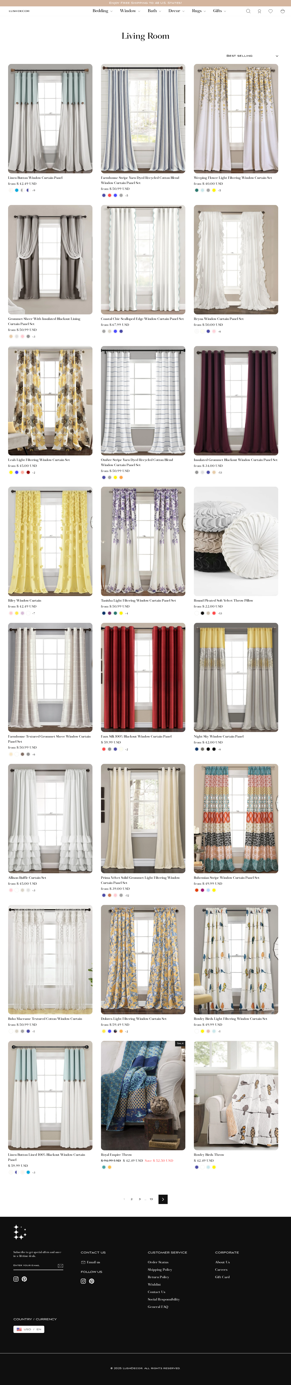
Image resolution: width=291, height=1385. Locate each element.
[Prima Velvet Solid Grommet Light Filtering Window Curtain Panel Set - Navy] (104, 895)
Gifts (218, 11)
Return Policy (158, 1277)
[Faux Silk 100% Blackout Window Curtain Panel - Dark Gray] (110, 749)
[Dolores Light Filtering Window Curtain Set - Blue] (110, 1031)
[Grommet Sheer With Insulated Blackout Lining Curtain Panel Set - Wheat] (11, 336)
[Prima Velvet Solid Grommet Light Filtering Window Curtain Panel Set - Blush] (115, 895)
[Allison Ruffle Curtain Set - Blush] (11, 890)
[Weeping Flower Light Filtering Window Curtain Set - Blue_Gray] (202, 190)
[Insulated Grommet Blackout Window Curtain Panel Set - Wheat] (214, 472)
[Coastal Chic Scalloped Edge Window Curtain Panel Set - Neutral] (110, 331)
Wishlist (154, 1284)
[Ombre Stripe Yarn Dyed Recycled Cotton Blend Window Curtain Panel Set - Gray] (110, 477)
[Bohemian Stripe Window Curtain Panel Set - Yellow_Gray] (214, 890)
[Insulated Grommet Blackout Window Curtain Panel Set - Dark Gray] (197, 472)
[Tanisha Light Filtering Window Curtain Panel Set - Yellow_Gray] (121, 613)
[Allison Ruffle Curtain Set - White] (17, 890)
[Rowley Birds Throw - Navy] (197, 1167)
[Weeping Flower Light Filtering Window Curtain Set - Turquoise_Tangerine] (197, 190)
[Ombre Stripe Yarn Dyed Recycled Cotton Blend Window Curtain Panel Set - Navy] (104, 477)
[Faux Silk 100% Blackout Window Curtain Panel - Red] (104, 749)
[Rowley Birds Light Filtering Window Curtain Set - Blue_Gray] (214, 1031)
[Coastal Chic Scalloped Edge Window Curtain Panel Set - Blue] (115, 331)
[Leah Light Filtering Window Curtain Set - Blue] (17, 472)
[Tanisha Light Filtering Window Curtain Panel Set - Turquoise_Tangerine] (115, 613)
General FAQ (158, 1307)
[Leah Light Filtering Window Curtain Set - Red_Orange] (28, 472)
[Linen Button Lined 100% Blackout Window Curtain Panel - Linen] (22, 1172)
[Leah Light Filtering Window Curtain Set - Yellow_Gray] (11, 472)
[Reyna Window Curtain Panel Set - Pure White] (197, 331)
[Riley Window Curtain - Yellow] (17, 613)
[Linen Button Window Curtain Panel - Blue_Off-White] (17, 190)
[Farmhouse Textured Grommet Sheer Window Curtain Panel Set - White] (17, 754)
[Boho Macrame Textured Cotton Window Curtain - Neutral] (17, 1031)
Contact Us (157, 1292)
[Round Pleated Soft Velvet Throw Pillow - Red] (214, 613)
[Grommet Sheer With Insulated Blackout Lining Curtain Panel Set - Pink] (22, 336)
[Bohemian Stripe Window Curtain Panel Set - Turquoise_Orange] (197, 890)
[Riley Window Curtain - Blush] (11, 613)
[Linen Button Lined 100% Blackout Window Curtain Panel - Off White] (11, 1172)
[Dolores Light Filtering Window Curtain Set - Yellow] (104, 1031)
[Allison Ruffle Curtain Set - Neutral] (22, 890)
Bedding (101, 11)
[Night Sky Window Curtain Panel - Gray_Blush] (202, 749)
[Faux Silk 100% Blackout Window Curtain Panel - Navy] (115, 749)
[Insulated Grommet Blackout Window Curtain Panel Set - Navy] (208, 472)
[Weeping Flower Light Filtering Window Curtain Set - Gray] (208, 190)
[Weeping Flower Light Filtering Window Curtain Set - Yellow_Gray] (214, 190)
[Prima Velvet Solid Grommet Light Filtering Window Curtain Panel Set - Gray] (121, 895)
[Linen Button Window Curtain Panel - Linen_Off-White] (11, 190)
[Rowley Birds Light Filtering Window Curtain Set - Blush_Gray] (208, 1031)
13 (151, 1199)
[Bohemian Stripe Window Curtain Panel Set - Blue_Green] (208, 890)
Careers (221, 1270)
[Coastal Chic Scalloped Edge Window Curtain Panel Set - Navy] (121, 331)
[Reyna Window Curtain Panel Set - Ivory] (202, 331)
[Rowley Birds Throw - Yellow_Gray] (214, 1167)
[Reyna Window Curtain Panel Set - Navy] (208, 331)
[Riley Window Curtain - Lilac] (22, 613)
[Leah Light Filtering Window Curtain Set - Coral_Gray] (22, 472)
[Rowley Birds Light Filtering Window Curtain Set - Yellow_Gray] (202, 1031)
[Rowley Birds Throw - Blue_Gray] (208, 1167)
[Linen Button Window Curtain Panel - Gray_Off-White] (22, 190)
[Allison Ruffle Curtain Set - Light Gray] (28, 890)
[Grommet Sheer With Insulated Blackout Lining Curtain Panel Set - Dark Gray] (28, 336)
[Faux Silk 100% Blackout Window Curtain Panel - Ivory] (121, 749)
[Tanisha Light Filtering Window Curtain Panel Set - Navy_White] (104, 613)
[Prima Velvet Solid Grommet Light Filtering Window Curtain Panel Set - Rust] (110, 895)
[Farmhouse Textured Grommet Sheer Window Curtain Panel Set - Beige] (11, 754)
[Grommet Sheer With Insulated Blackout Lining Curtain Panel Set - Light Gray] (17, 336)
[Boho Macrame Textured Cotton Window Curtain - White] (11, 1031)
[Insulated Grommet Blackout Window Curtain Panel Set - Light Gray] (202, 472)
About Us (222, 1262)
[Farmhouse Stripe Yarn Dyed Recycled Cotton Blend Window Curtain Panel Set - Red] (110, 195)
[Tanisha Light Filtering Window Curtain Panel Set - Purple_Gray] (110, 613)
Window (128, 11)
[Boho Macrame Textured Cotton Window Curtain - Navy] (28, 1031)
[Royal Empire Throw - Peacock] (104, 1167)
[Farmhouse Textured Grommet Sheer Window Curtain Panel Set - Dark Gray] (28, 754)
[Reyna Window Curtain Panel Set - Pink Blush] (214, 331)
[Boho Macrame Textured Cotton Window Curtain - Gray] (22, 1031)
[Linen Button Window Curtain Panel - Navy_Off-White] (28, 190)
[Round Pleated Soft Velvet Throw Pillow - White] (197, 613)
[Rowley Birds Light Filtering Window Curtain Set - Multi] (197, 1031)
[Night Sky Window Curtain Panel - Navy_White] (197, 749)
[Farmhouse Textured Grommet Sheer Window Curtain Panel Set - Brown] (22, 754)
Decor (175, 11)
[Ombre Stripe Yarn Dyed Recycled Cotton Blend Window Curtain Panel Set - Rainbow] (121, 477)
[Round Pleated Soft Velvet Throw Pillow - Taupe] (208, 613)
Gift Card (222, 1277)
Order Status (158, 1262)
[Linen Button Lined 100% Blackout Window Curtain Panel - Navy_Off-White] (17, 1172)
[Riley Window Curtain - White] (28, 613)
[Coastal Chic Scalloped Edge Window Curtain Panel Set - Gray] (104, 331)
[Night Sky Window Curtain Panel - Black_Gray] (208, 749)
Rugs (197, 11)
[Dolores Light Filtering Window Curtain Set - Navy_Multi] (115, 1031)
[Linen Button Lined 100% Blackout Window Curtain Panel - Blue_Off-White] (28, 1172)
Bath (153, 11)
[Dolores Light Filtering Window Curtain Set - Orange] (121, 1031)
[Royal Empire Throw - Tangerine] (110, 1167)
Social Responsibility (164, 1299)
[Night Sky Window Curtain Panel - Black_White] (214, 749)
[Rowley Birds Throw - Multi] (202, 1167)
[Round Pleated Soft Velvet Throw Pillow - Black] (202, 613)
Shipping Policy (160, 1270)
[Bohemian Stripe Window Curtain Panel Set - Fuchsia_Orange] (202, 890)
